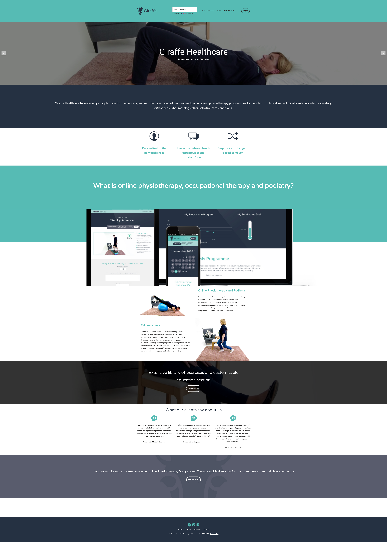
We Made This (214, 534)
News (219, 11)
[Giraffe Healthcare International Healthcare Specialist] (147, 11)
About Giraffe (207, 11)
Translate (189, 13)
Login (245, 11)
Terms (189, 530)
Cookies (206, 530)
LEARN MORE (193, 388)
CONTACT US (193, 480)
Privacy (197, 530)
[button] (4, 53)
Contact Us (229, 11)
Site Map (181, 530)
